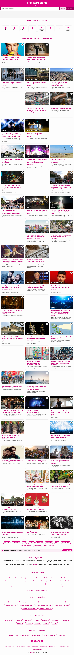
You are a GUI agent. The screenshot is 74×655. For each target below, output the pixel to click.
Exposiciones (49, 542)
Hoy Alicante (20, 623)
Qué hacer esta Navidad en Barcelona (37, 590)
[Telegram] (35, 641)
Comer (24, 542)
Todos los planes (13, 602)
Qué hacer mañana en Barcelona (34, 577)
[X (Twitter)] (42, 641)
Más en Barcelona (66, 542)
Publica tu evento (53, 646)
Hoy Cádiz (54, 623)
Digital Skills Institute (13, 635)
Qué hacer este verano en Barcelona (36, 583)
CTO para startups (36, 635)
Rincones (29, 545)
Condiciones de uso (9, 646)
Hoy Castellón (64, 620)
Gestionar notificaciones (32, 646)
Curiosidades (40, 542)
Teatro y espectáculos (49, 545)
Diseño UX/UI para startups (49, 635)
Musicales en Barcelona (45, 602)
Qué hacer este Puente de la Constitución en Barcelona (49, 587)
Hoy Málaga (28, 623)
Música (21, 545)
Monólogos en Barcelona (58, 602)
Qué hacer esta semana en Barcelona (15, 580)
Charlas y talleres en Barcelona (62, 605)
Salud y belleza (37, 545)
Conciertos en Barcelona (10, 605)
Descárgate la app (44, 646)
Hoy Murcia (46, 623)
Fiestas (57, 542)
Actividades (6, 542)
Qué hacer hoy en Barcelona (17, 577)
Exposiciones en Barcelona (26, 605)
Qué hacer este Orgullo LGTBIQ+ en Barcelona (58, 583)
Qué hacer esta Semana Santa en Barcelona (15, 583)
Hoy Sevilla (36, 620)
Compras (31, 542)
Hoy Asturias (37, 623)
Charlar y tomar (16, 542)
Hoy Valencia (28, 620)
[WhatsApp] (32, 641)
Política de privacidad (20, 646)
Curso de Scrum (25, 635)
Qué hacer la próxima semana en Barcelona (36, 580)
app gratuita (36, 564)
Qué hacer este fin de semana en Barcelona (53, 577)
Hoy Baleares (55, 620)
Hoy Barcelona (18, 620)
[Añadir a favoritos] (22, 44)
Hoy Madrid (9, 620)
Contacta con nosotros (37, 649)
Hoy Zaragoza (45, 620)
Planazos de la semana (64, 646)
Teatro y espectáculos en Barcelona (28, 602)
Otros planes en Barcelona (45, 608)
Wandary (32, 652)
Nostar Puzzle (62, 635)
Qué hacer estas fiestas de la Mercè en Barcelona (23, 587)
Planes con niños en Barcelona (29, 608)
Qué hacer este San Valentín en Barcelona (58, 580)
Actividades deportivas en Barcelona (43, 605)
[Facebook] (38, 641)
